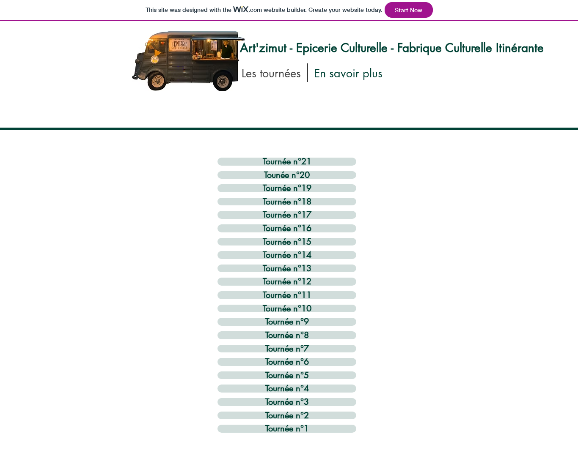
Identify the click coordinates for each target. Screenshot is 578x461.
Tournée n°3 (287, 402)
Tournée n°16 (287, 228)
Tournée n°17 (287, 215)
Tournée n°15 (287, 242)
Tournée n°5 (287, 375)
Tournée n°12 (287, 282)
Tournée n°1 (287, 429)
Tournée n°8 (287, 335)
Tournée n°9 (287, 322)
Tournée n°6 (287, 362)
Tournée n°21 (287, 162)
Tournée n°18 (287, 202)
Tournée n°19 (287, 188)
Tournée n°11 (287, 295)
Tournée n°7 (287, 349)
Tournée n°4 (287, 389)
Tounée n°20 (287, 175)
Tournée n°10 (287, 309)
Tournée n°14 (287, 255)
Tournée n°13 (287, 269)
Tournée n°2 (287, 416)
